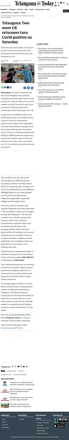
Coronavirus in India (6, 374)
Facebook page (7, 328)
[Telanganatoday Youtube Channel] (18, 367)
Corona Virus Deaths (11, 370)
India (26, 9)
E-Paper (66, 11)
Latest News (42, 44)
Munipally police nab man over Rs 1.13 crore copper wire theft (21, 398)
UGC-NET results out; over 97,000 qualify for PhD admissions (51, 91)
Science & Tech (40, 433)
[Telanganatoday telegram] (26, 367)
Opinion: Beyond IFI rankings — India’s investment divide (53, 105)
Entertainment (40, 9)
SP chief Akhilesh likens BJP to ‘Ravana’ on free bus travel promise (53, 58)
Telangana (12, 9)
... (27, 12)
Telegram (26, 317)
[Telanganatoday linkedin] (24, 367)
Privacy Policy (5, 427)
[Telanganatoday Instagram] (21, 367)
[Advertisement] (17, 349)
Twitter (20, 328)
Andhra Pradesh (41, 430)
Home (2, 15)
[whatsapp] (2, 87)
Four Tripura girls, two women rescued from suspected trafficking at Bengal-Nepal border (52, 75)
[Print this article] (32, 88)
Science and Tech (6, 12)
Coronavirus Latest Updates (20, 374)
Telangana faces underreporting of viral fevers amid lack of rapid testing (22, 383)
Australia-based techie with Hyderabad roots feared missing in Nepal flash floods (52, 66)
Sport (48, 9)
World (31, 9)
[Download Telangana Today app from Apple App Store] (24, 88)
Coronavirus (21, 370)
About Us (4, 422)
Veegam (57, 437)
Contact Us (5, 424)
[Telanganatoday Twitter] (15, 367)
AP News (20, 9)
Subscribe (21, 419)
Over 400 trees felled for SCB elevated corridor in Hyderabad (20, 405)
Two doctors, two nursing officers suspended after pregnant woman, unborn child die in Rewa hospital (51, 50)
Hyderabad (3, 9)
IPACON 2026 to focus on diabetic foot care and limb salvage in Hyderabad (21, 391)
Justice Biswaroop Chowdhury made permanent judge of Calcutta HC (51, 98)
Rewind (23, 12)
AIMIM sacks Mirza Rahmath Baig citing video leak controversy (51, 84)
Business (16, 12)
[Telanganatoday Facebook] (12, 367)
